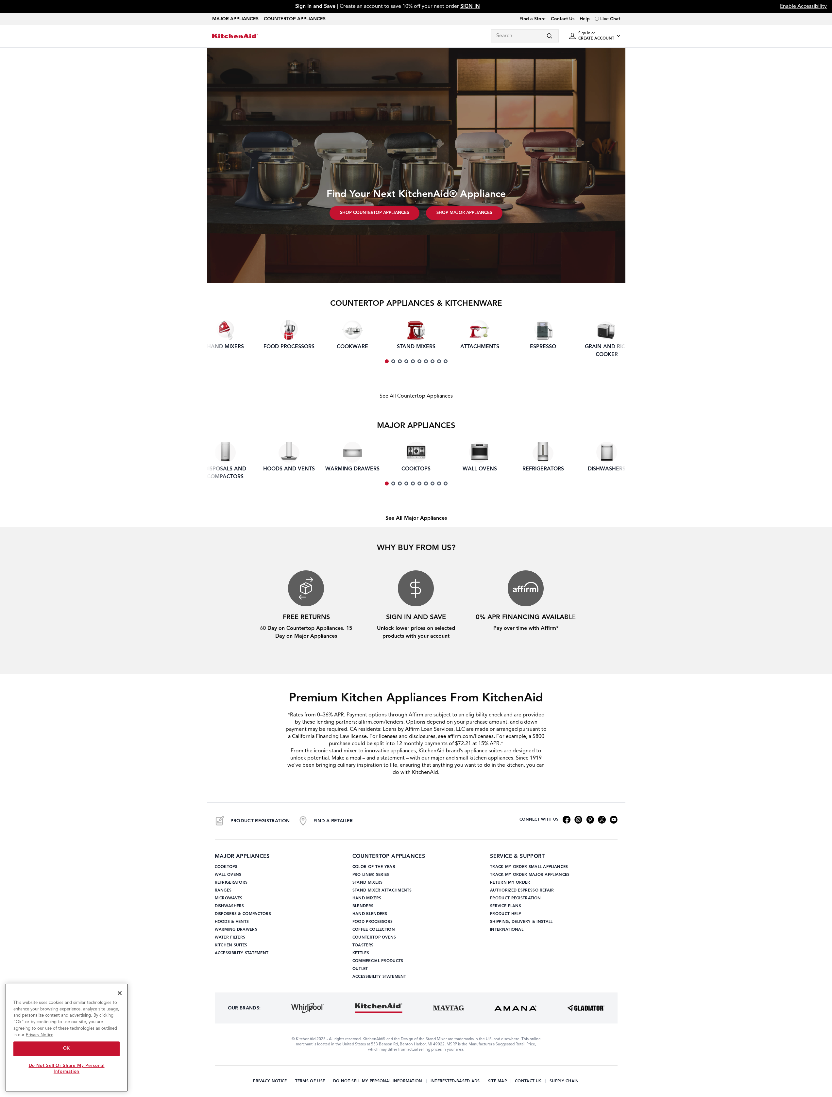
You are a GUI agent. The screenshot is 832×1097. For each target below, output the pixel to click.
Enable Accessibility (803, 6)
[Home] (235, 36)
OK (66, 1048)
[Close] (119, 993)
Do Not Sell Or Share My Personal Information (67, 1069)
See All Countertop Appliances (416, 396)
